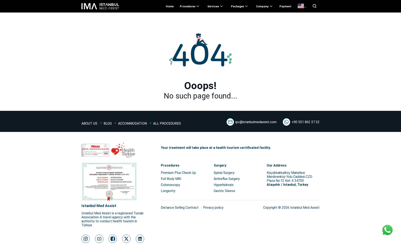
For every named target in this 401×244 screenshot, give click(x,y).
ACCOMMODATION (132, 123)
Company (262, 6)
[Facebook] (113, 239)
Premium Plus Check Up (178, 173)
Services (213, 6)
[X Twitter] (126, 239)
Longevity (168, 191)
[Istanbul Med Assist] (100, 9)
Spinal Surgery (224, 173)
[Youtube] (99, 239)
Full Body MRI (171, 179)
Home (170, 6)
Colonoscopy (170, 185)
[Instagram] (85, 239)
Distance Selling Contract (180, 208)
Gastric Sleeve (224, 191)
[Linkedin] (140, 239)
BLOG (108, 123)
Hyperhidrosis (223, 185)
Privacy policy (213, 208)
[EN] (301, 6)
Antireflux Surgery (227, 179)
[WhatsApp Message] (387, 230)
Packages (237, 6)
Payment (285, 6)
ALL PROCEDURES (167, 123)
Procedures (187, 6)
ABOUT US (89, 123)
